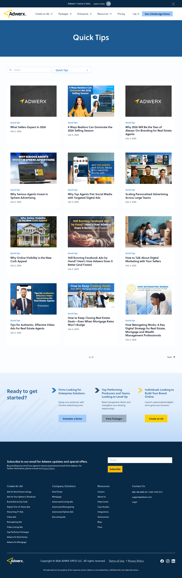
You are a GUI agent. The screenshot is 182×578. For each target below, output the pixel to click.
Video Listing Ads (15, 527)
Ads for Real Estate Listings (19, 491)
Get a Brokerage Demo (157, 14)
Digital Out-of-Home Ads (18, 506)
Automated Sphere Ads (62, 511)
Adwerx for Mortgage (16, 542)
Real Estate (57, 491)
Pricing (121, 13)
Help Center (103, 501)
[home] (16, 14)
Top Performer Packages (18, 532)
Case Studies (103, 506)
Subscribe (115, 469)
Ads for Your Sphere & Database (21, 496)
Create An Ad (15, 486)
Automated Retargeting (63, 506)
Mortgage (56, 496)
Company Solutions (64, 486)
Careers (101, 491)
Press (100, 527)
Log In (136, 13)
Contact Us (138, 486)
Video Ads (11, 517)
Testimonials (103, 517)
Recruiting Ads (59, 517)
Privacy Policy (48, 468)
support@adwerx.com (142, 497)
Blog (100, 521)
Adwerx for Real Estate (17, 537)
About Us (102, 496)
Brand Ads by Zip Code (17, 501)
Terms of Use (117, 561)
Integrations (103, 511)
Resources (103, 486)
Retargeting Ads (14, 521)
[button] (45, 14)
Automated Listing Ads (62, 501)
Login (134, 502)
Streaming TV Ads (15, 511)
